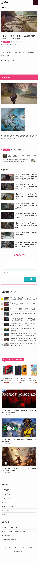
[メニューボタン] (35, 2)
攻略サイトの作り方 (10, 540)
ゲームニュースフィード (11, 527)
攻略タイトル (8, 536)
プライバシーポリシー (19, 548)
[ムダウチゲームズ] (5, 2)
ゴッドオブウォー (17, 42)
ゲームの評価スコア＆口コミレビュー (15, 532)
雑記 (5, 514)
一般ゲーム (6, 42)
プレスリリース (8, 506)
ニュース (6, 510)
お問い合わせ (30, 548)
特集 (5, 502)
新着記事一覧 (8, 490)
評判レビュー (8, 498)
